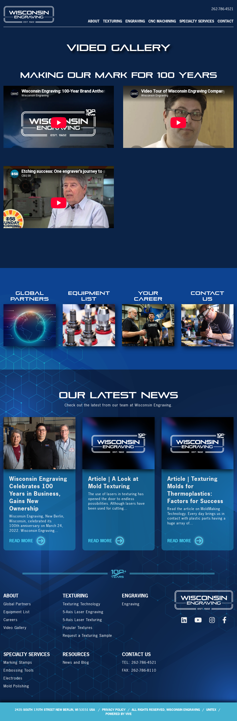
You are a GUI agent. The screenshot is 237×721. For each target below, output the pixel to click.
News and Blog (76, 662)
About (94, 21)
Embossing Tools (18, 670)
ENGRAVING (135, 596)
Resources (76, 654)
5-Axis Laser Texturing (82, 619)
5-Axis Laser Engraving (83, 611)
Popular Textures (78, 627)
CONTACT (226, 21)
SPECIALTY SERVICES (196, 21)
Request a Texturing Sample (87, 635)
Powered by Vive (119, 714)
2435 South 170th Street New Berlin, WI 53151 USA (55, 710)
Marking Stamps (17, 662)
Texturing (112, 21)
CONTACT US (136, 654)
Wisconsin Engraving (183, 710)
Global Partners (17, 603)
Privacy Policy (113, 710)
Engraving (135, 21)
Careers (10, 619)
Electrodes (12, 678)
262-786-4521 (222, 8)
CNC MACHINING (162, 21)
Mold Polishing (16, 686)
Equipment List (16, 611)
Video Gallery (14, 627)
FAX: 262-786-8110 (139, 670)
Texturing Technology (81, 603)
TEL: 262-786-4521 (139, 662)
